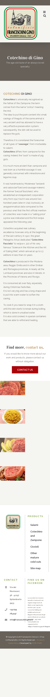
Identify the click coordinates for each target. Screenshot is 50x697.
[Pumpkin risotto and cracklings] (12, 416)
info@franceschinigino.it (16, 620)
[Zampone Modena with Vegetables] (12, 388)
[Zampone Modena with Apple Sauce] (12, 445)
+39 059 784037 (13, 611)
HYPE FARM (37, 643)
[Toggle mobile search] (44, 15)
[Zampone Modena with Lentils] (12, 473)
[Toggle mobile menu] (44, 12)
